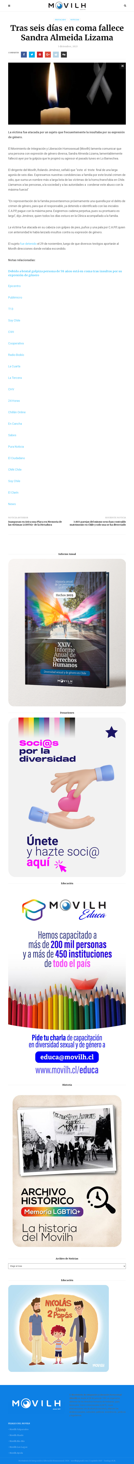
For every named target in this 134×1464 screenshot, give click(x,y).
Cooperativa (16, 343)
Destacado (60, 20)
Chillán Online (17, 412)
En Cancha (15, 423)
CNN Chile (15, 469)
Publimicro (15, 297)
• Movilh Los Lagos (17, 1447)
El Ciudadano (16, 458)
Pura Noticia (16, 446)
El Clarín (13, 492)
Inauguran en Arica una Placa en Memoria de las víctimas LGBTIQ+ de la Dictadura (35, 523)
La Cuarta (14, 366)
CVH (11, 332)
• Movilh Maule (15, 1435)
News (12, 504)
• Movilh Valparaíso (18, 1429)
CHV (11, 389)
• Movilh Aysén (15, 1453)
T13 (10, 309)
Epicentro (14, 286)
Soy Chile (14, 320)
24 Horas (14, 400)
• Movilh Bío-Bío (16, 1441)
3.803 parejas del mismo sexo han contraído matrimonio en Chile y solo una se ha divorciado (98, 523)
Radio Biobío (16, 355)
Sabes (12, 435)
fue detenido (28, 243)
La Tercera (15, 377)
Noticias (74, 20)
